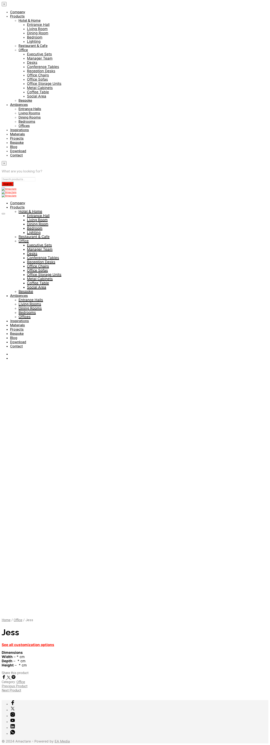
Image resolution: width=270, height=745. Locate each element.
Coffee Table (38, 92)
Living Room (37, 29)
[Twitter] (9, 678)
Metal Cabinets (40, 88)
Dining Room (37, 33)
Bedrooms (27, 121)
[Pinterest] (13, 678)
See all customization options (28, 645)
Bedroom (34, 37)
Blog (13, 147)
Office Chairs (38, 75)
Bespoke (25, 100)
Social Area (36, 96)
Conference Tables (43, 67)
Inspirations (19, 130)
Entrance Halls (30, 109)
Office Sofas (37, 79)
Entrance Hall (38, 25)
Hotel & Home (29, 20)
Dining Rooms (30, 117)
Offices (24, 126)
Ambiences (19, 105)
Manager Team (40, 58)
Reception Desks (41, 71)
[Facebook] (4, 678)
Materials (17, 134)
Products (17, 16)
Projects (17, 138)
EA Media (62, 741)
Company (17, 12)
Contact (16, 155)
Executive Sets (39, 54)
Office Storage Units (44, 83)
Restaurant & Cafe (33, 46)
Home (6, 620)
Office (23, 50)
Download (18, 151)
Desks (32, 62)
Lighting (33, 41)
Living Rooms (29, 113)
